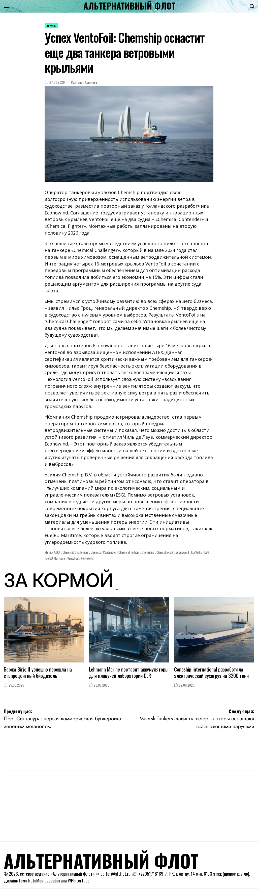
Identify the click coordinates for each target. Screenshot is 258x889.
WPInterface (78, 880)
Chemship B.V (165, 552)
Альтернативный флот (129, 6)
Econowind (182, 552)
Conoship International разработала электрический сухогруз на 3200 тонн (211, 672)
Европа (51, 25)
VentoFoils (87, 558)
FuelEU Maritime (55, 558)
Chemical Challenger (75, 552)
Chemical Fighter (129, 552)
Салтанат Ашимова (84, 82)
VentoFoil (73, 558)
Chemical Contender (103, 552)
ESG (206, 552)
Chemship (148, 552)
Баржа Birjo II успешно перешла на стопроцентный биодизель (38, 672)
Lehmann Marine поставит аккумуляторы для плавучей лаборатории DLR (129, 672)
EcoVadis (196, 552)
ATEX (57, 552)
